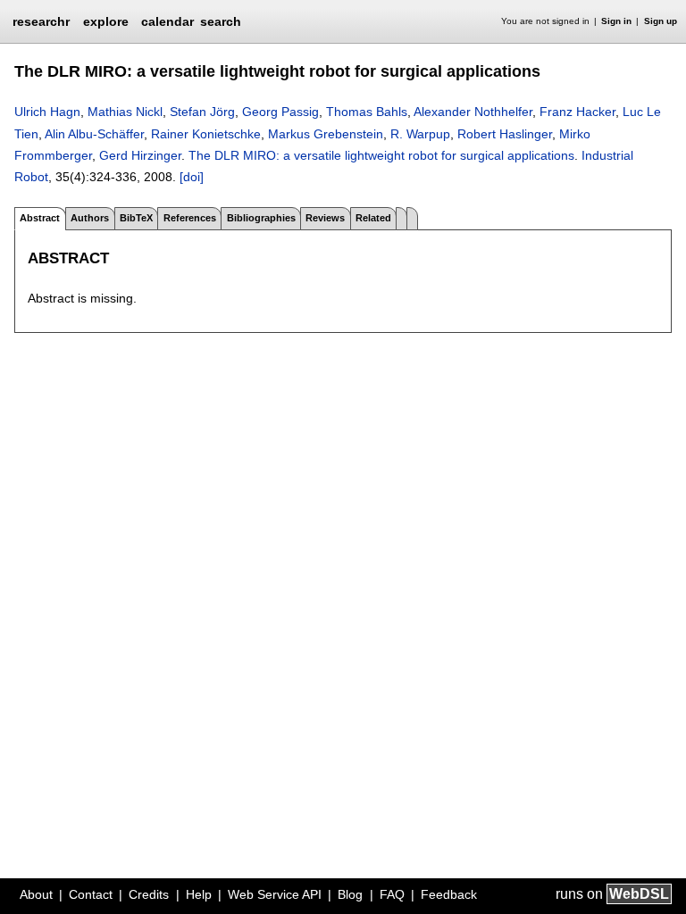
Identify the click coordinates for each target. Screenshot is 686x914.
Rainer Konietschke (206, 134)
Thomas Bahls (366, 111)
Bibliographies (261, 217)
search (220, 21)
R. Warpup (420, 134)
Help (199, 894)
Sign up (660, 21)
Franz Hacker (577, 111)
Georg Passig (280, 111)
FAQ (392, 894)
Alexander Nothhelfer (473, 111)
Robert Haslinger (504, 134)
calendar (167, 21)
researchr (41, 20)
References (189, 217)
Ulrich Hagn (47, 111)
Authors (90, 217)
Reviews (325, 217)
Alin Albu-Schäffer (94, 134)
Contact (91, 894)
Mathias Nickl (125, 111)
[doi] (192, 177)
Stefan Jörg (202, 111)
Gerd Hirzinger (140, 155)
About (36, 894)
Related (373, 217)
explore (106, 21)
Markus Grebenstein (325, 134)
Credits (149, 894)
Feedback (449, 894)
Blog (350, 894)
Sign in (616, 21)
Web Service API (275, 894)
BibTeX (136, 217)
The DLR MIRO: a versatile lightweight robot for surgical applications (381, 155)
